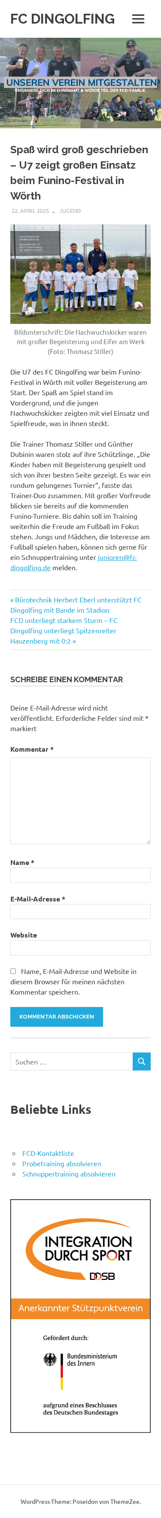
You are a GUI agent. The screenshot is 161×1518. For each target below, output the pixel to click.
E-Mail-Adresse (37, 898)
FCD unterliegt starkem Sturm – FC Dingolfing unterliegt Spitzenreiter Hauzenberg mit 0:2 (64, 630)
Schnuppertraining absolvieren (68, 1173)
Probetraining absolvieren (61, 1163)
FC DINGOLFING (62, 19)
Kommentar (32, 748)
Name (22, 862)
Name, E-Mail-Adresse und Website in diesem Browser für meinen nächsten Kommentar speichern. (73, 981)
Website (23, 934)
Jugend (70, 210)
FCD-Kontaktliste (48, 1153)
